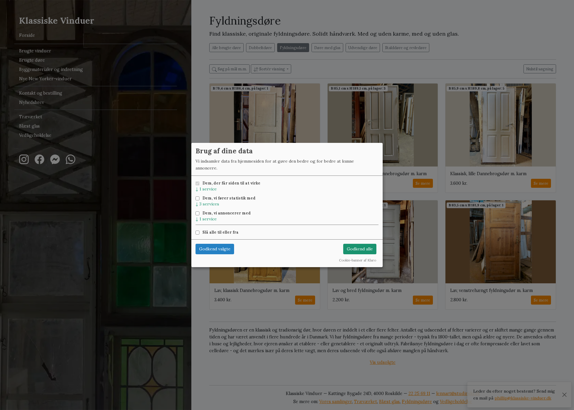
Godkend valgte (214, 249)
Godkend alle (360, 249)
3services (207, 204)
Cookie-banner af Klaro (357, 260)
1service (206, 189)
